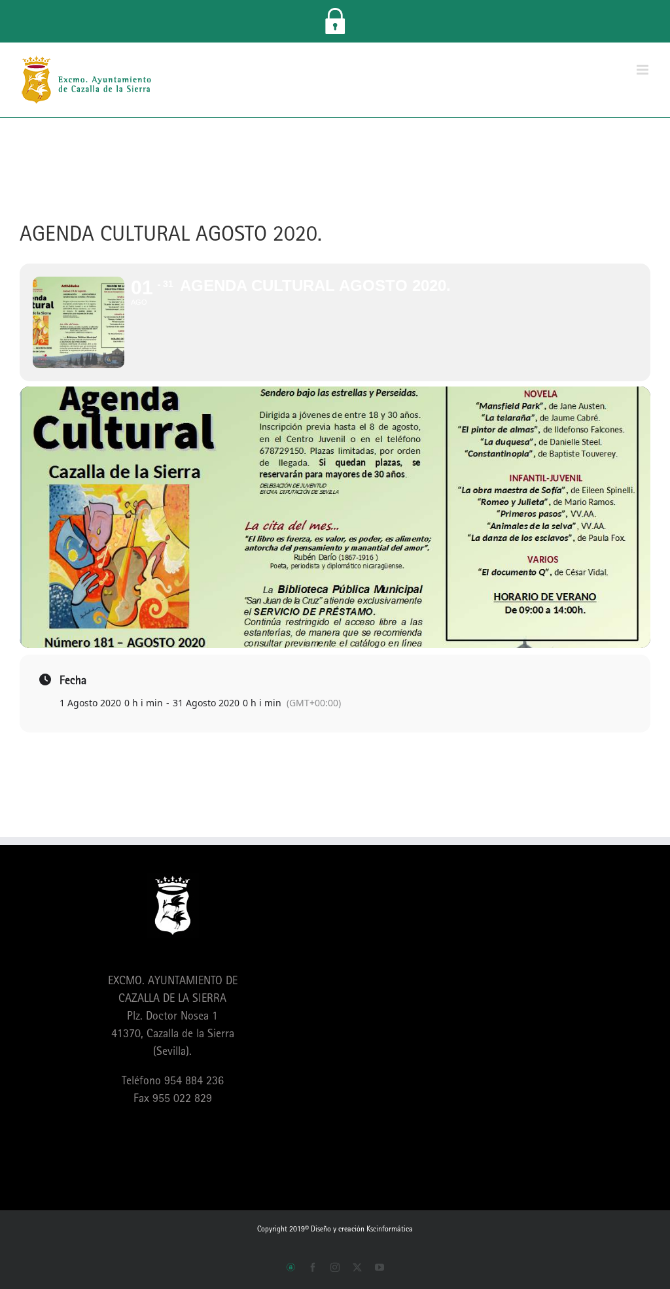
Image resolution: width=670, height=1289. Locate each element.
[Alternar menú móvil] (643, 70)
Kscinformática (389, 1228)
